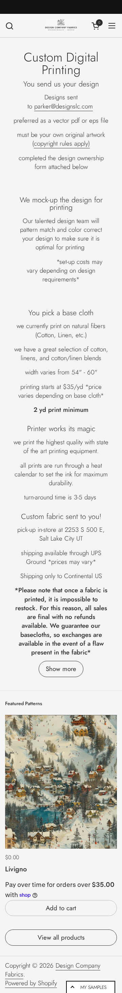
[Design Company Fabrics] (60, 25)
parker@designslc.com (63, 106)
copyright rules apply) (62, 143)
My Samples (93, 987)
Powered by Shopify (31, 983)
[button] (9, 26)
